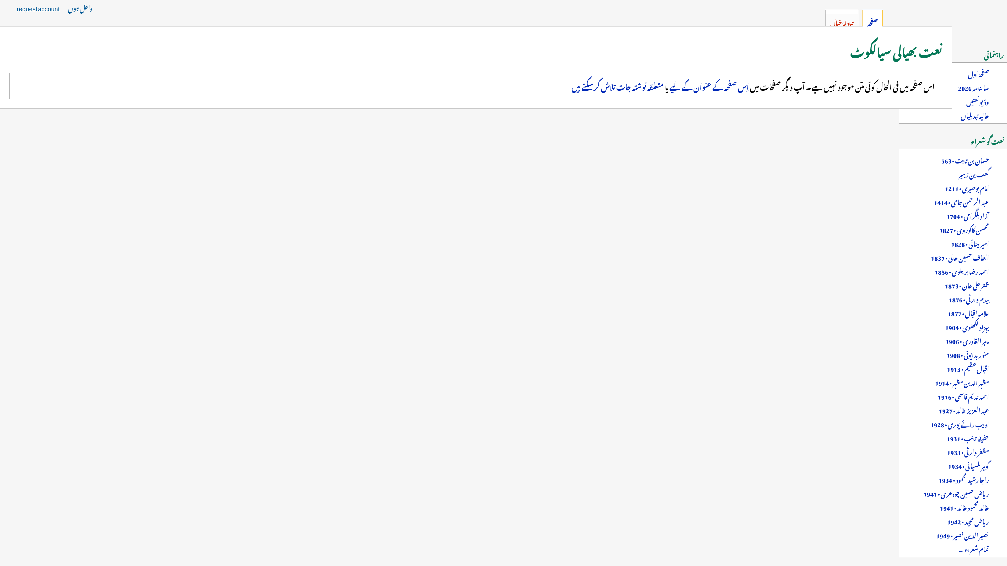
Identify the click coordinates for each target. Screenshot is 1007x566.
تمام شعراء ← (973, 548)
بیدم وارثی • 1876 (969, 298)
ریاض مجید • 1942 (968, 520)
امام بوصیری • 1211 (967, 187)
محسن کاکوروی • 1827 (964, 229)
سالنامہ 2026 (973, 87)
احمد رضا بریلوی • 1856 (962, 270)
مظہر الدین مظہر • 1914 (962, 381)
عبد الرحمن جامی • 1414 (961, 201)
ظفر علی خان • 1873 (967, 284)
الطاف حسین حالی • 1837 (960, 256)
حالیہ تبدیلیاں (975, 114)
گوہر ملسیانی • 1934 (968, 465)
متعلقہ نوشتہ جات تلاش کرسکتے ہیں (618, 86)
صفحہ (872, 22)
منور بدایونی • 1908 (967, 354)
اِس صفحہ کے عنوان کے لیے (709, 86)
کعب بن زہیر (974, 173)
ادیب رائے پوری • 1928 (959, 423)
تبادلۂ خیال (841, 22)
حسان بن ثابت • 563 (965, 159)
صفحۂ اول (978, 73)
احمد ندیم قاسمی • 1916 (963, 395)
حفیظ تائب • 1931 (968, 437)
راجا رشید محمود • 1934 (964, 479)
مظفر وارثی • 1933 (968, 451)
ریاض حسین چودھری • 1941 (956, 492)
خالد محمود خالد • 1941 (964, 506)
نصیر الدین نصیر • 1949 (962, 534)
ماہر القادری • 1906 (967, 340)
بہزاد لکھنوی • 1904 (967, 326)
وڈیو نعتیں (977, 100)
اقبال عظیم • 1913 (968, 367)
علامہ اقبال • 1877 (968, 312)
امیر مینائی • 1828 (970, 243)
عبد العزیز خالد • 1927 (964, 409)
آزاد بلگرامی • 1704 (967, 215)
